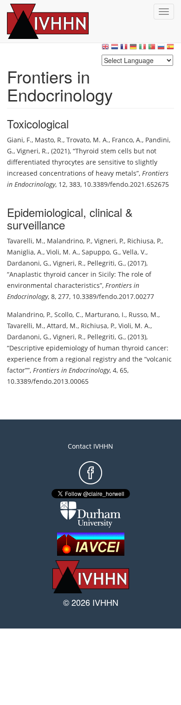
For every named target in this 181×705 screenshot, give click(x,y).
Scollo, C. (68, 314)
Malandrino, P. (69, 240)
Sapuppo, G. (100, 252)
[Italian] (142, 49)
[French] (124, 49)
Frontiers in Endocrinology (71, 370)
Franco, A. (127, 139)
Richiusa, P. (144, 240)
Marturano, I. (105, 314)
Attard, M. (62, 325)
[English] (105, 49)
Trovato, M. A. (87, 139)
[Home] (58, 21)
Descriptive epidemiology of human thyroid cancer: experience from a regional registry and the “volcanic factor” (89, 359)
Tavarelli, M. (25, 240)
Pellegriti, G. (105, 263)
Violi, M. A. (62, 252)
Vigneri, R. (32, 150)
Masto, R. (49, 139)
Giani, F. (19, 139)
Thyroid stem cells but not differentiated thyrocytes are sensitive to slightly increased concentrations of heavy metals (82, 162)
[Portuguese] (151, 49)
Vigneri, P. (109, 240)
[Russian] (161, 49)
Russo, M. (143, 314)
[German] (133, 49)
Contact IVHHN (90, 446)
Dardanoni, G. (28, 263)
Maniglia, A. (25, 252)
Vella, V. (134, 252)
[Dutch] (114, 49)
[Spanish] (170, 49)
